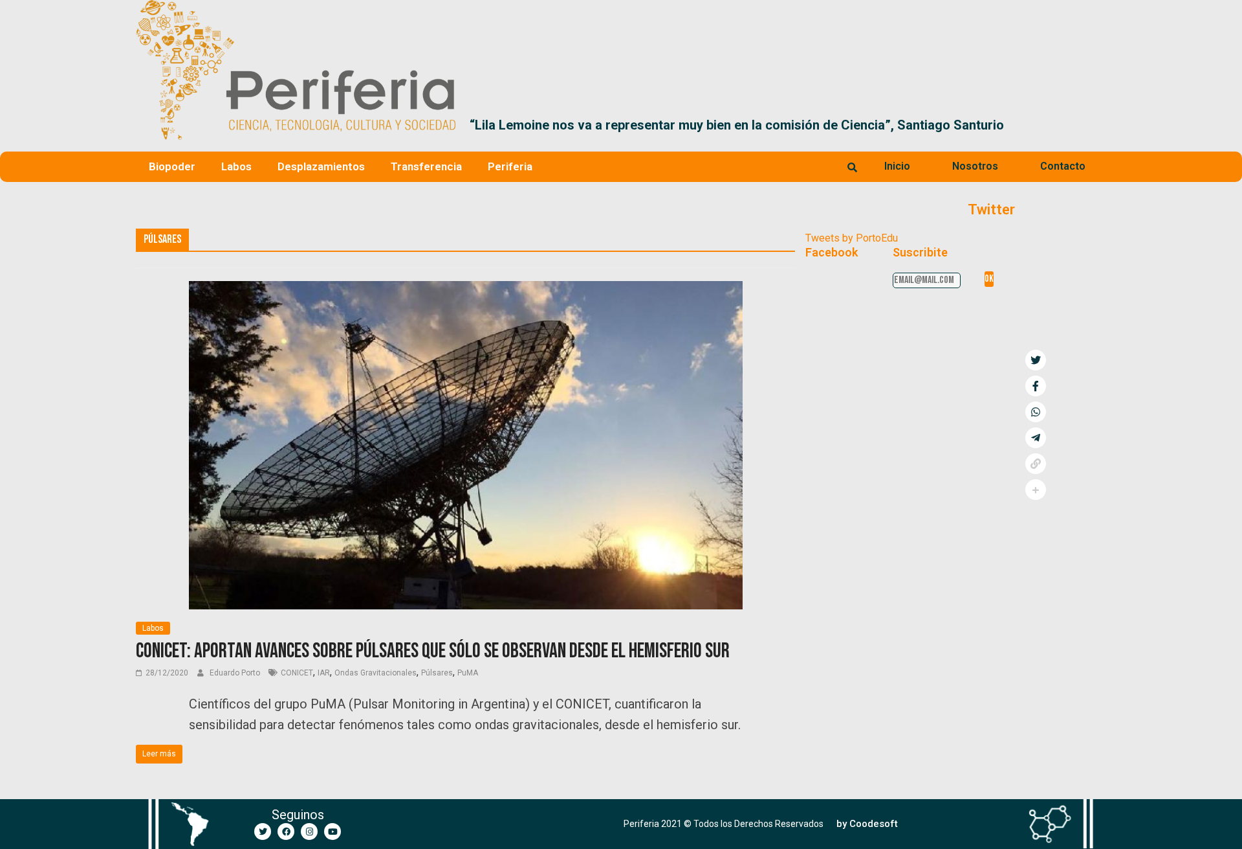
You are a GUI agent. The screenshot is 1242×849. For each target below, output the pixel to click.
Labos (236, 166)
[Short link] (1035, 463)
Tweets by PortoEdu (851, 238)
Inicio (897, 166)
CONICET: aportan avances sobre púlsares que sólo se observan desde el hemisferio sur (433, 651)
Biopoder (172, 166)
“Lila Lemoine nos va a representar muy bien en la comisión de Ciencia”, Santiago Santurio (498, 125)
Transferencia (426, 166)
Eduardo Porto (236, 672)
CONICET (297, 672)
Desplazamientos (321, 166)
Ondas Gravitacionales (375, 672)
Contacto (1062, 166)
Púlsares (437, 672)
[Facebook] (286, 831)
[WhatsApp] (1035, 412)
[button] (1091, 125)
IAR (324, 672)
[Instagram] (309, 831)
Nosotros (975, 166)
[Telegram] (1035, 437)
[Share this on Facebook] (1035, 386)
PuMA (467, 672)
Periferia (510, 166)
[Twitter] (262, 831)
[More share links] (1035, 489)
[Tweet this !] (1035, 360)
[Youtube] (332, 831)
